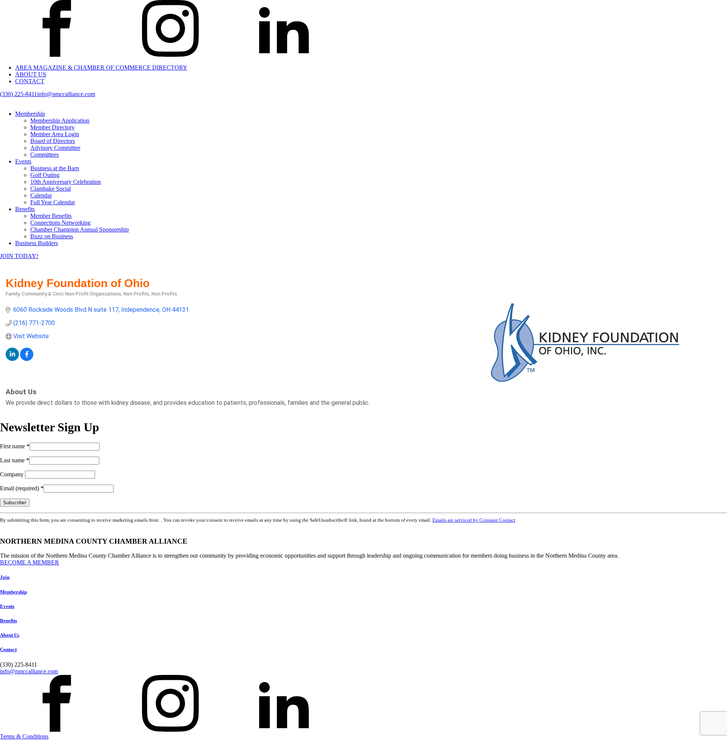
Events (23, 161)
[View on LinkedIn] (12, 358)
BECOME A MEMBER (29, 562)
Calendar (41, 195)
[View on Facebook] (26, 358)
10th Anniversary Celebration (65, 182)
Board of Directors (52, 141)
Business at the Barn (54, 168)
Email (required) (22, 488)
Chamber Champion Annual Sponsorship (79, 229)
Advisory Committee (55, 148)
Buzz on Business (51, 236)
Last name (14, 460)
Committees (44, 154)
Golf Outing (44, 175)
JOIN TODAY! (19, 256)
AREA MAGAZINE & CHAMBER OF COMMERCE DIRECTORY (101, 67)
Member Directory (52, 127)
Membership (30, 113)
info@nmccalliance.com (66, 94)
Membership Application (59, 120)
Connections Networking (60, 222)
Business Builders (36, 243)
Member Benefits (51, 216)
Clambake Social (50, 188)
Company (12, 474)
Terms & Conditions (24, 736)
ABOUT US (30, 74)
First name (15, 446)
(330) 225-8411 (18, 94)
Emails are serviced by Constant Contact (473, 520)
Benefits (25, 209)
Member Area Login (54, 134)
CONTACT (29, 81)
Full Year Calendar (52, 202)
